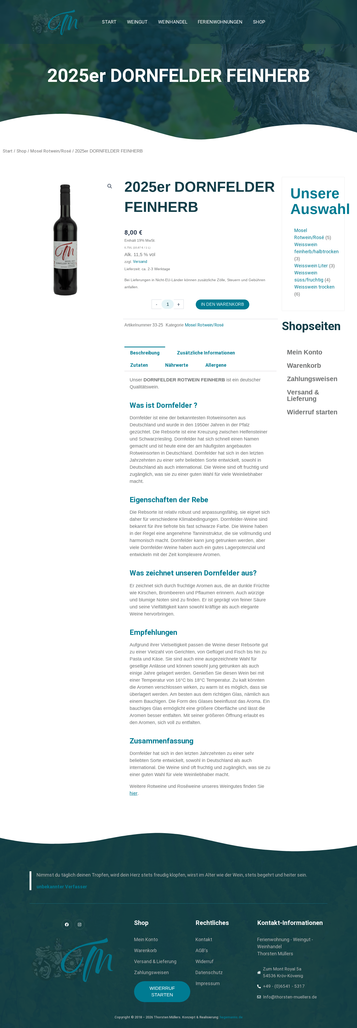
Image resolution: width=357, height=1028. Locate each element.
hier (133, 793)
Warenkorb (304, 365)
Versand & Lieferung (303, 395)
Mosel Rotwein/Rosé (50, 151)
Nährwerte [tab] (176, 365)
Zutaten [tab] (139, 365)
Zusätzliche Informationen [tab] (206, 352)
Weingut (137, 22)
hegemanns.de (231, 1017)
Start (109, 22)
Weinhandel (172, 22)
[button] (109, 186)
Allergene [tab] (215, 365)
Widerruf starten (312, 412)
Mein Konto (304, 352)
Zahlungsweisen (312, 378)
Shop (259, 22)
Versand (140, 261)
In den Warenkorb (222, 304)
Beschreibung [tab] (145, 352)
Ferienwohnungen (220, 22)
